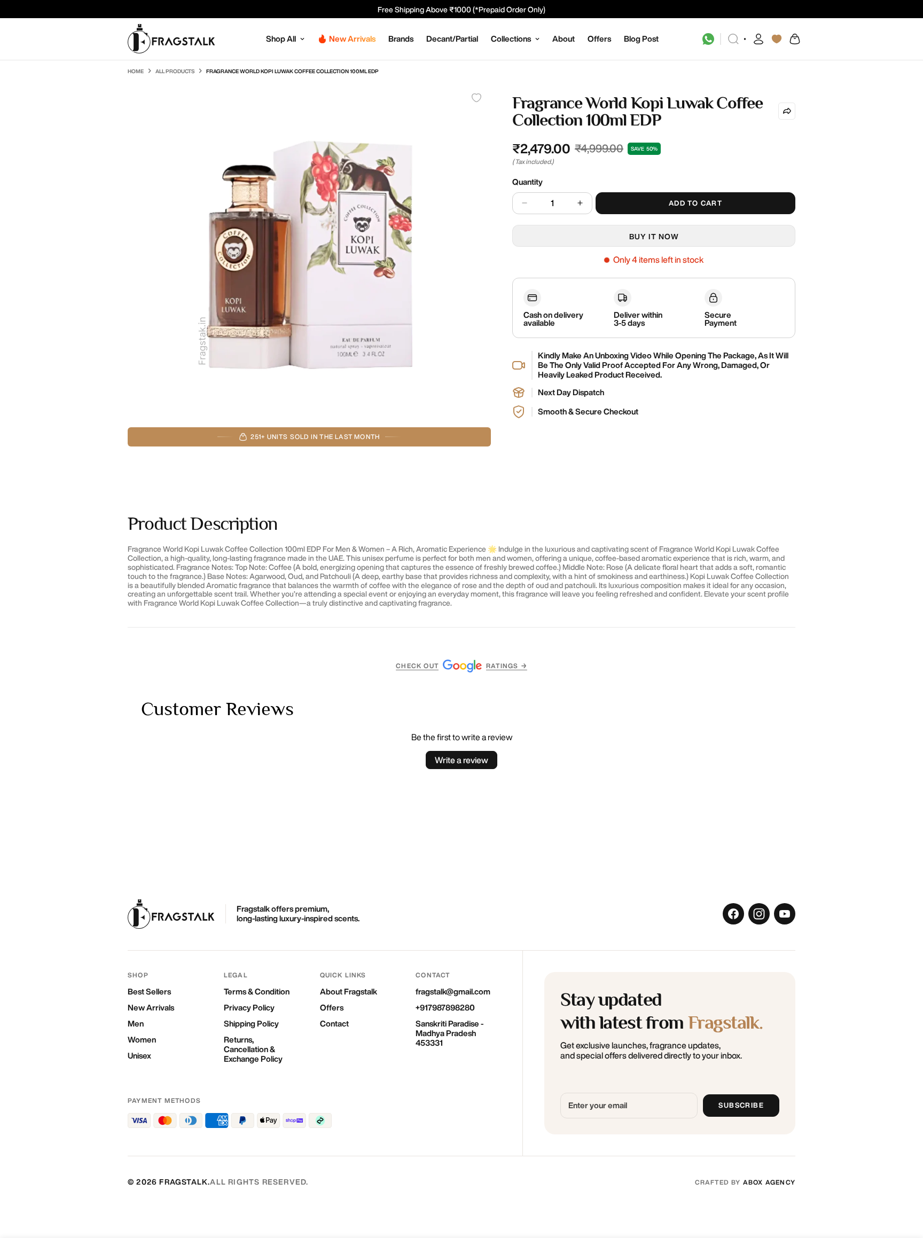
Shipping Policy (251, 1024)
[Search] (733, 39)
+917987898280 (445, 1008)
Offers (599, 39)
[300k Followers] (733, 913)
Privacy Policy (249, 1008)
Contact (334, 1024)
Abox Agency (769, 1182)
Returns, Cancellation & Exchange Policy (253, 1049)
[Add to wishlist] (476, 98)
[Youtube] (784, 913)
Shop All (281, 39)
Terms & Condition (257, 992)
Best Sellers (149, 992)
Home (136, 71)
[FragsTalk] (172, 39)
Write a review (461, 760)
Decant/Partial (452, 39)
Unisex (139, 1056)
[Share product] (786, 111)
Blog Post (641, 39)
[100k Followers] (759, 913)
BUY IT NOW (654, 236)
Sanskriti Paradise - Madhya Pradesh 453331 (449, 1033)
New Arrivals (151, 1008)
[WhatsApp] (708, 39)
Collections (511, 39)
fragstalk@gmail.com (453, 992)
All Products (174, 71)
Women (142, 1040)
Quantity (527, 182)
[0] (794, 39)
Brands (400, 39)
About (563, 39)
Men (136, 1024)
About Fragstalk (348, 992)
